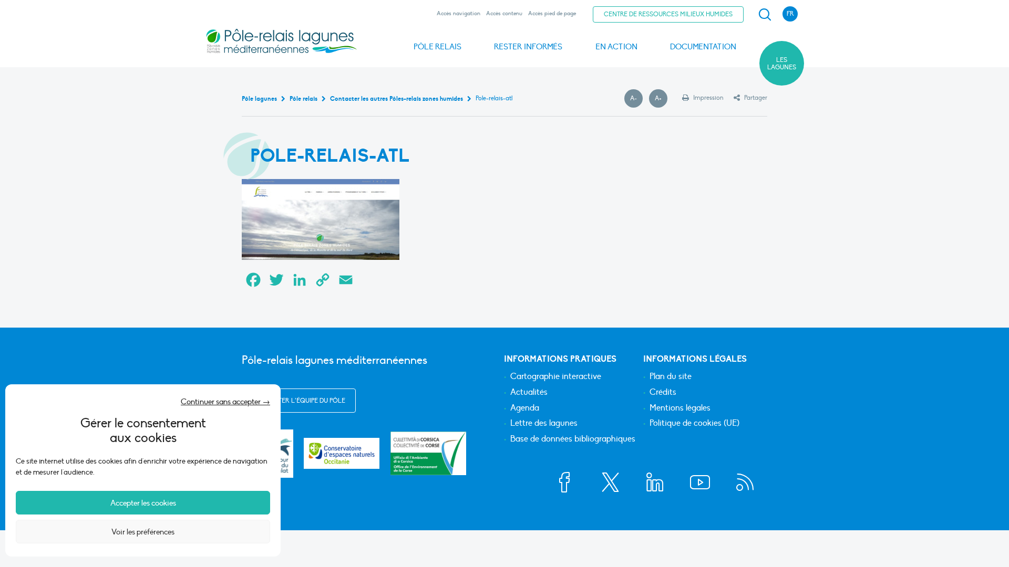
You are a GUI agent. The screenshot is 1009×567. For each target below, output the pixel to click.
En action (616, 46)
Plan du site (671, 377)
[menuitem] (763, 14)
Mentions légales (680, 408)
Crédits (663, 392)
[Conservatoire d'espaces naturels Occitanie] (341, 453)
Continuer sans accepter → (225, 401)
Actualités (529, 392)
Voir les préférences (142, 532)
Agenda (524, 408)
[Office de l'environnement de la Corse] (428, 453)
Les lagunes (781, 63)
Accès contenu (504, 13)
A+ (661, 98)
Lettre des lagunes (544, 423)
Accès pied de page (552, 13)
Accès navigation (458, 13)
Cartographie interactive (555, 377)
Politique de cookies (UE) (694, 423)
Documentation (703, 46)
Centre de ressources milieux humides (668, 14)
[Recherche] (764, 14)
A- (636, 98)
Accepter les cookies (143, 503)
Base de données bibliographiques (572, 439)
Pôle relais (437, 46)
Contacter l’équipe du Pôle (298, 400)
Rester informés (528, 46)
